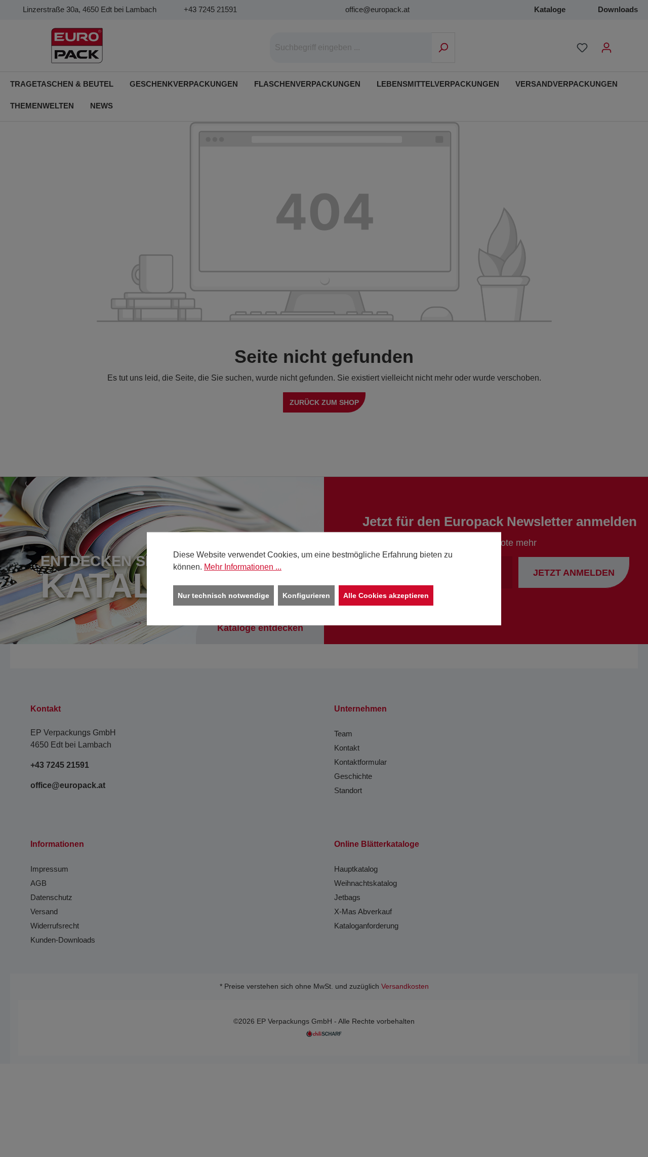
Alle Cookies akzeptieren (386, 595)
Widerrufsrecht (54, 925)
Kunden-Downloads (62, 940)
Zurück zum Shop (324, 402)
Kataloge (549, 9)
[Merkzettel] (582, 48)
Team (343, 733)
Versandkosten (405, 986)
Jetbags (347, 897)
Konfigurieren (306, 595)
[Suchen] (443, 47)
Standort (348, 790)
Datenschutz (51, 897)
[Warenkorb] (625, 43)
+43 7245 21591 (210, 9)
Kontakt (346, 747)
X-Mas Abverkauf (363, 911)
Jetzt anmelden (574, 573)
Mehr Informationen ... (242, 566)
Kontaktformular (360, 762)
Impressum (49, 869)
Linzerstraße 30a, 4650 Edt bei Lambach (89, 9)
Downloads (618, 9)
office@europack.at (377, 9)
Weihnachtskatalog (365, 883)
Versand (44, 911)
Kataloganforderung (366, 925)
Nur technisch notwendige (223, 595)
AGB (38, 883)
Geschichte (353, 776)
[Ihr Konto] (606, 48)
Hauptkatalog (356, 869)
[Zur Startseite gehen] (77, 45)
